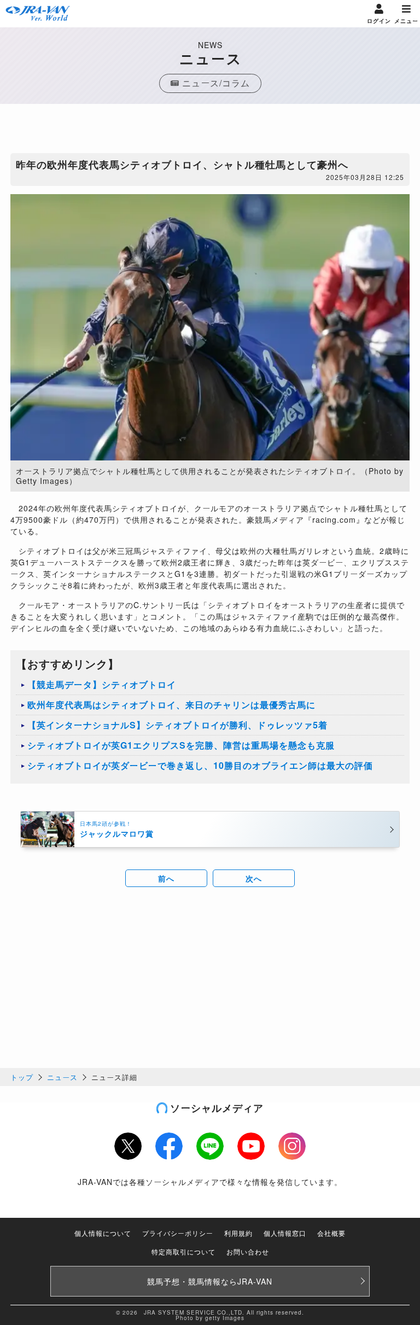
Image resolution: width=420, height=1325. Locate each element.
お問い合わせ (247, 1251)
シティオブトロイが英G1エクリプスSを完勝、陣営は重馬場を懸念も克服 (181, 745)
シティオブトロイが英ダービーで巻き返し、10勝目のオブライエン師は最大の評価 (200, 765)
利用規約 (238, 1233)
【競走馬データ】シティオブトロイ (101, 684)
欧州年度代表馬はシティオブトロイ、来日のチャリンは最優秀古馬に (171, 704)
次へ (254, 878)
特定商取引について (183, 1251)
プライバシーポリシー (177, 1233)
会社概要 (331, 1233)
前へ (166, 878)
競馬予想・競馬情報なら (209, 1281)
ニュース (62, 1077)
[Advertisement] (210, 131)
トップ (21, 1077)
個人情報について (102, 1233)
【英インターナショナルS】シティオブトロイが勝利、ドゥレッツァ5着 (177, 725)
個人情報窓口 (285, 1233)
